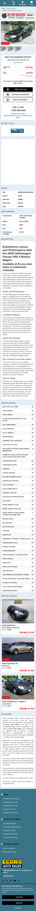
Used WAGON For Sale (10, 812)
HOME (3, 8)
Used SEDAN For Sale (10, 805)
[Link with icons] (3, 881)
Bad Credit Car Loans (10, 852)
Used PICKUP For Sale (10, 802)
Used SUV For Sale (9, 809)
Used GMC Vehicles (9, 830)
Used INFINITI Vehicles (10, 834)
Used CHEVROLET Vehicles (12, 827)
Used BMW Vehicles (9, 823)
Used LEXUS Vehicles (10, 837)
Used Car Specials (9, 848)
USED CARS (11, 8)
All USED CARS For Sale (11, 799)
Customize (18, 908)
